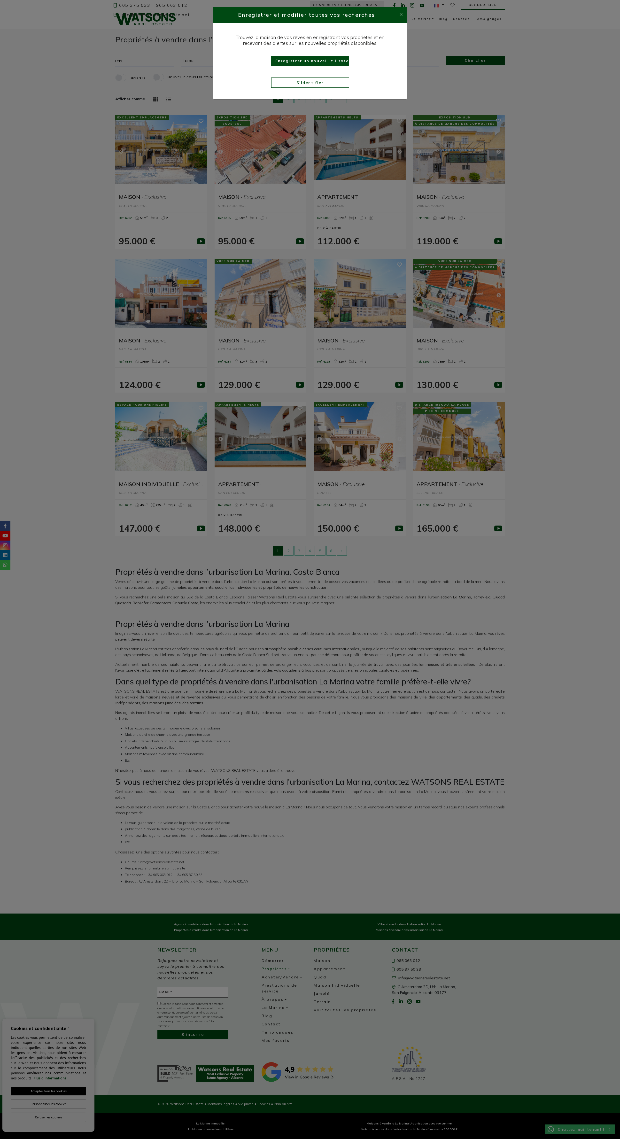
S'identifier (310, 82)
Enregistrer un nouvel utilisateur (312, 60)
